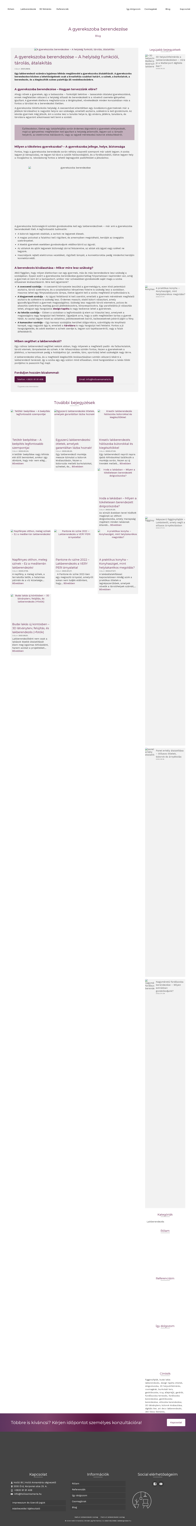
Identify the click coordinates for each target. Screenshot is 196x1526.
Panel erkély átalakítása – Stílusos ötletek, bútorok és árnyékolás (170, 753)
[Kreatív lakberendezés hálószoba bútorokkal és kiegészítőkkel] (118, 423)
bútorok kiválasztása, (172, 1405)
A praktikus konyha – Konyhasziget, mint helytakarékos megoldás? (170, 291)
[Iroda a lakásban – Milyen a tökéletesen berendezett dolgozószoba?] (118, 481)
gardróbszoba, (152, 1392)
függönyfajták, (152, 1380)
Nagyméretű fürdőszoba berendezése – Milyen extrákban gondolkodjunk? (169, 986)
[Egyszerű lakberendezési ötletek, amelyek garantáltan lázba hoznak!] (74, 423)
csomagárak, (151, 1389)
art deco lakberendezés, (170, 1408)
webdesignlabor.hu (124, 1521)
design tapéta (61, 308)
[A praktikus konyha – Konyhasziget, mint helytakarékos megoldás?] (118, 543)
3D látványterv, (153, 1405)
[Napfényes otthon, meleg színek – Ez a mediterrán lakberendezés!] (31, 543)
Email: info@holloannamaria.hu (95, 379)
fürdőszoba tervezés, (156, 1395)
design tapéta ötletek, (172, 1383)
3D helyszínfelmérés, (170, 1386)
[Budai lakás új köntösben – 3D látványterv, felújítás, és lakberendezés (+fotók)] (31, 607)
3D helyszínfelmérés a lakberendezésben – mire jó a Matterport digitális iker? (170, 61)
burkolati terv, (165, 1389)
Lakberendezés (155, 1221)
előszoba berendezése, (170, 1402)
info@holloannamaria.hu (27, 1494)
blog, (162, 1393)
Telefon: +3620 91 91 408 (30, 379)
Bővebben (18, 463)
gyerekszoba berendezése (29, 386)
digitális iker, (151, 1408)
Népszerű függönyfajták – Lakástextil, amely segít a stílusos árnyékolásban (170, 522)
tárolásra (69, 325)
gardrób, (180, 1392)
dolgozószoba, (152, 1386)
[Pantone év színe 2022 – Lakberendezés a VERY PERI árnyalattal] (74, 543)
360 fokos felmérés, (155, 1412)
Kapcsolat (176, 1422)
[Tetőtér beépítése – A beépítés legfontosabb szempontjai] (31, 423)
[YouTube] (161, 1484)
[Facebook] (155, 1484)
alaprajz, (170, 1392)
